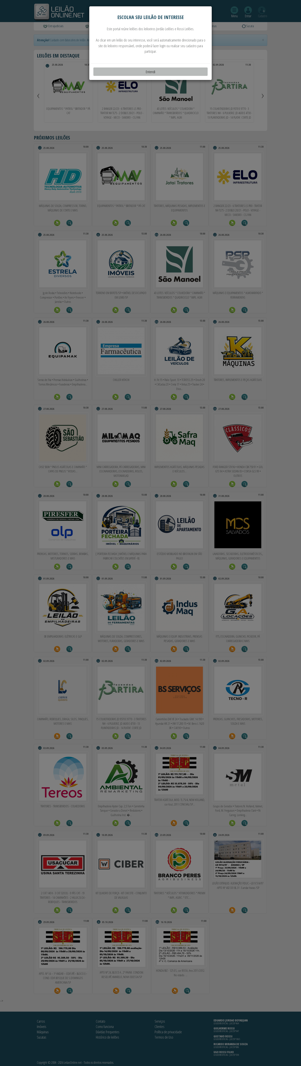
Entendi (150, 71)
